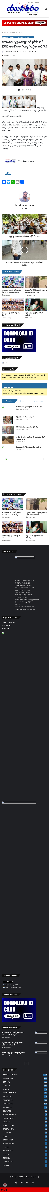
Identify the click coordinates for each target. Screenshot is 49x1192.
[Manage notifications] (5, 1185)
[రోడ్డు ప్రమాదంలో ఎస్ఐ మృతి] (8, 420)
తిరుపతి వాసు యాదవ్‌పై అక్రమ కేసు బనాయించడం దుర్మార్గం (11, 291)
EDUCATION (7, 1111)
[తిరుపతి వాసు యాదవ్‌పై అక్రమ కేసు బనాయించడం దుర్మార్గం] (13, 282)
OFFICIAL (6, 1082)
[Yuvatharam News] (23, 9)
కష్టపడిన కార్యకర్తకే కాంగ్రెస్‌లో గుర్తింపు (34, 314)
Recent (23, 401)
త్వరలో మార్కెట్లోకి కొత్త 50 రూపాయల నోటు (29, 407)
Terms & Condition (8, 623)
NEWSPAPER (8, 1151)
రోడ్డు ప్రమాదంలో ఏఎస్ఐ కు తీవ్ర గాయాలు (28, 447)
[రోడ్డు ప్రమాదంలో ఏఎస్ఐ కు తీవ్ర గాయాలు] (8, 450)
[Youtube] (9, 174)
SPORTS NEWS (8, 1129)
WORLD (6, 1089)
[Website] (23, 209)
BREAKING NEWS (9, 1093)
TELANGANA (8, 1096)
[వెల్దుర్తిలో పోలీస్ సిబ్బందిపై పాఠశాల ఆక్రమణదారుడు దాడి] (36, 282)
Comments (38, 401)
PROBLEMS (7, 1107)
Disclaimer (5, 628)
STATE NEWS (29, 37)
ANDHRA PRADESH (16, 32)
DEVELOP (6, 1122)
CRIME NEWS (8, 1104)
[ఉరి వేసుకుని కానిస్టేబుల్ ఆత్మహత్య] (8, 430)
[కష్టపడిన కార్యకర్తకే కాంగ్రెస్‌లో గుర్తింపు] (36, 305)
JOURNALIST (8, 1133)
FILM (5, 1136)
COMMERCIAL (8, 1161)
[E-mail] (6, 174)
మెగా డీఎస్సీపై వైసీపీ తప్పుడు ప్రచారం (11, 314)
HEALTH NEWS (8, 1118)
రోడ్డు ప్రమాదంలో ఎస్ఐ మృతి (25, 417)
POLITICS (20, 37)
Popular (9, 401)
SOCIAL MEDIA (8, 1143)
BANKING (6, 1165)
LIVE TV (6, 1154)
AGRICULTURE (8, 1125)
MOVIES (6, 1147)
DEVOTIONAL (8, 1100)
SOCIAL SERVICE (9, 1114)
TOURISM (6, 1158)
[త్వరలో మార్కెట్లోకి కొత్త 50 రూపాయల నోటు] (8, 410)
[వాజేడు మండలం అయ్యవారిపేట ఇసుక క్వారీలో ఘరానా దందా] (8, 440)
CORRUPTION (8, 1140)
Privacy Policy (6, 625)
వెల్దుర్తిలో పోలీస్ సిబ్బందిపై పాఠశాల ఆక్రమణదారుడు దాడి (36, 291)
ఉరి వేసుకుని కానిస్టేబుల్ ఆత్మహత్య (26, 427)
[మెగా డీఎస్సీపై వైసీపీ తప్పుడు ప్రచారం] (13, 305)
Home (5, 32)
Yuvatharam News (10, 51)
